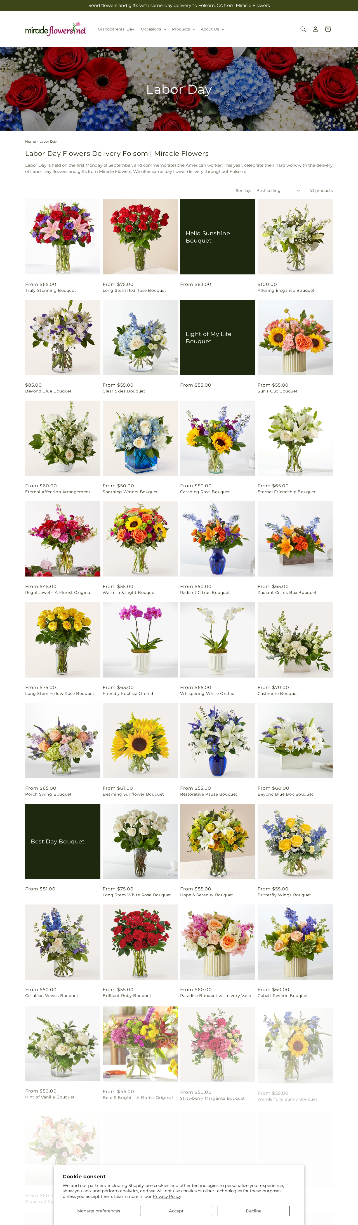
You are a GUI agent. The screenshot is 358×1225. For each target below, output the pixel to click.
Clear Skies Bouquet (124, 391)
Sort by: (243, 190)
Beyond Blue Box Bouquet (286, 794)
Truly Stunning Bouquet (50, 290)
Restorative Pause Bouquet (208, 794)
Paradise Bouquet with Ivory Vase (215, 995)
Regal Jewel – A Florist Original (58, 592)
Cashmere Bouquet (278, 693)
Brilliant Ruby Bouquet (127, 995)
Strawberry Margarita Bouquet (212, 1096)
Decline (254, 1211)
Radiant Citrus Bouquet (205, 592)
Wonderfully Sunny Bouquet (287, 1096)
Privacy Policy (167, 1196)
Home (30, 141)
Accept (176, 1211)
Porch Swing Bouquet (48, 794)
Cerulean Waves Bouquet (51, 995)
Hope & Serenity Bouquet (206, 894)
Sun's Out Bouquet (278, 391)
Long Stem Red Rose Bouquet (134, 290)
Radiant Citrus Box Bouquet (287, 592)
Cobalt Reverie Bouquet (283, 995)
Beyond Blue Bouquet (48, 391)
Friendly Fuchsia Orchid (128, 693)
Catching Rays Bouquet (205, 491)
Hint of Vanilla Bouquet (50, 1096)
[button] (153, 29)
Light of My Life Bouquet (209, 338)
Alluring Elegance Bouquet (286, 290)
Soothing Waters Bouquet (130, 491)
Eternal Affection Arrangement (57, 491)
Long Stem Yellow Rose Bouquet (59, 693)
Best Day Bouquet (58, 841)
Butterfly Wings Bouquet (284, 894)
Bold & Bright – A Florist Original (138, 1096)
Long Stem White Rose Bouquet (137, 894)
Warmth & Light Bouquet (129, 592)
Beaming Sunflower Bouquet (133, 794)
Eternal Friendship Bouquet (287, 491)
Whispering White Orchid (207, 693)
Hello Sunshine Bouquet (208, 237)
